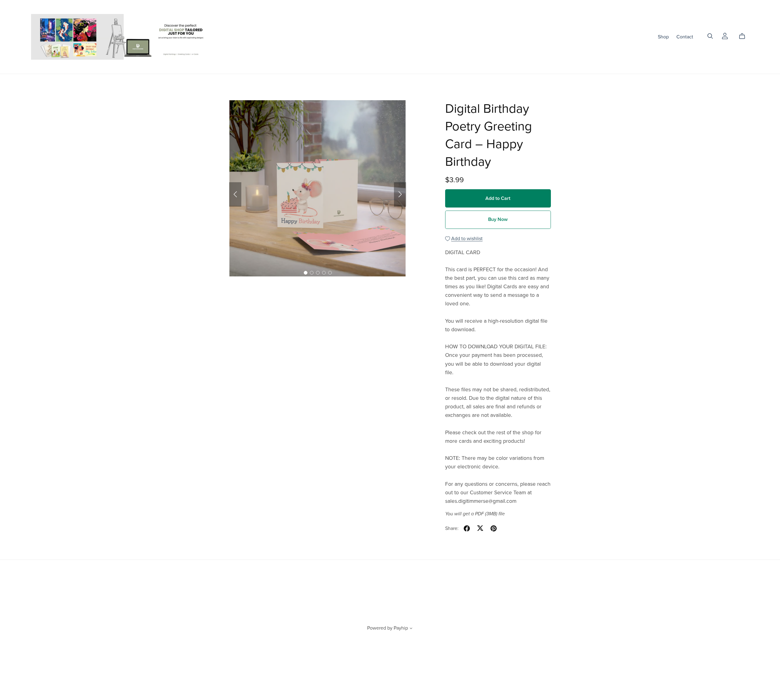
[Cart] (744, 36)
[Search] (710, 36)
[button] (235, 194)
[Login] (725, 35)
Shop (663, 37)
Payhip (401, 628)
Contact (684, 37)
